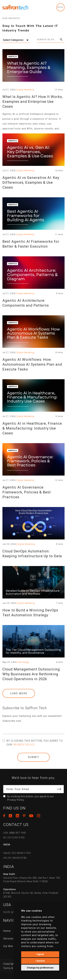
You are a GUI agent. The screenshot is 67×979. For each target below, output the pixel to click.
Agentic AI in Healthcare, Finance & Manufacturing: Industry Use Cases (32, 428)
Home (7, 930)
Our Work (8, 946)
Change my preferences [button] (40, 967)
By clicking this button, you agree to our (35, 742)
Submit (33, 757)
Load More (18, 693)
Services (8, 938)
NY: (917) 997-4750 (14, 837)
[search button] (61, 39)
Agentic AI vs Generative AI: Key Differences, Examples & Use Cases (30, 182)
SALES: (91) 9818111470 (17, 853)
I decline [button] (40, 961)
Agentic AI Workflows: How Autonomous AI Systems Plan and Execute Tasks (32, 364)
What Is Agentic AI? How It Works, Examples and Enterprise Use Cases (32, 101)
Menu (60, 7)
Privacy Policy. (24, 744)
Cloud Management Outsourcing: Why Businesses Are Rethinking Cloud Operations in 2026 (31, 674)
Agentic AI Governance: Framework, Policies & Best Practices (26, 492)
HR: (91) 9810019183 (15, 858)
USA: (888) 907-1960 (14, 832)
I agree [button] (40, 954)
